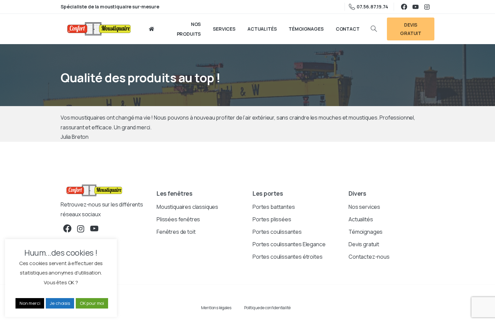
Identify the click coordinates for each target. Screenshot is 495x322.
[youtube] (415, 7)
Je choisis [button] (60, 303)
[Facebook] (404, 7)
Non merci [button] (30, 303)
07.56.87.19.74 (372, 6)
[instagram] (427, 7)
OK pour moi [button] (92, 303)
